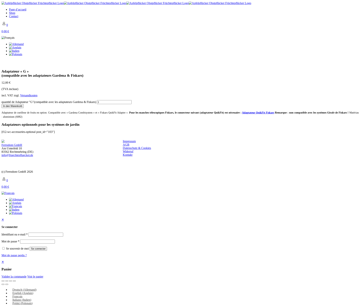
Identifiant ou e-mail (15, 234)
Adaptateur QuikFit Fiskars (258, 112)
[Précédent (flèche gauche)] (3, 284)
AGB (126, 144)
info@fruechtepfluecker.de (17, 155)
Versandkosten (28, 95)
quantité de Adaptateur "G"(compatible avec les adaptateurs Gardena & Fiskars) (49, 102)
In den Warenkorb (12, 106)
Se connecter (38, 248)
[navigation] (180, 269)
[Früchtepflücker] (126, 3)
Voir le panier (35, 276)
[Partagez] (10, 281)
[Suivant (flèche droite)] (6, 284)
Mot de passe (10, 241)
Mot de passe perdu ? (14, 255)
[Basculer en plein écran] (6, 281)
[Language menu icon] (8, 37)
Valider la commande (14, 276)
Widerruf (128, 151)
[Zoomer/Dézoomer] (3, 281)
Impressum (129, 141)
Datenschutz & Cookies (137, 148)
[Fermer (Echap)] (14, 281)
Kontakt (127, 154)
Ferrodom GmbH (12, 145)
